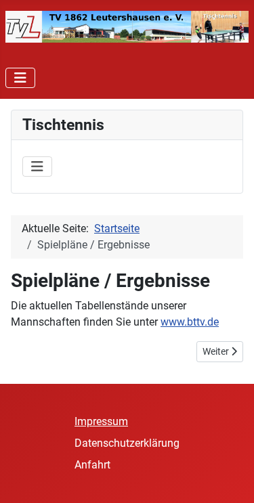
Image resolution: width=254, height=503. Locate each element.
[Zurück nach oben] (230, 478)
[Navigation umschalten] (20, 78)
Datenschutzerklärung (127, 443)
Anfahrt (92, 464)
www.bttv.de (190, 321)
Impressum (101, 421)
